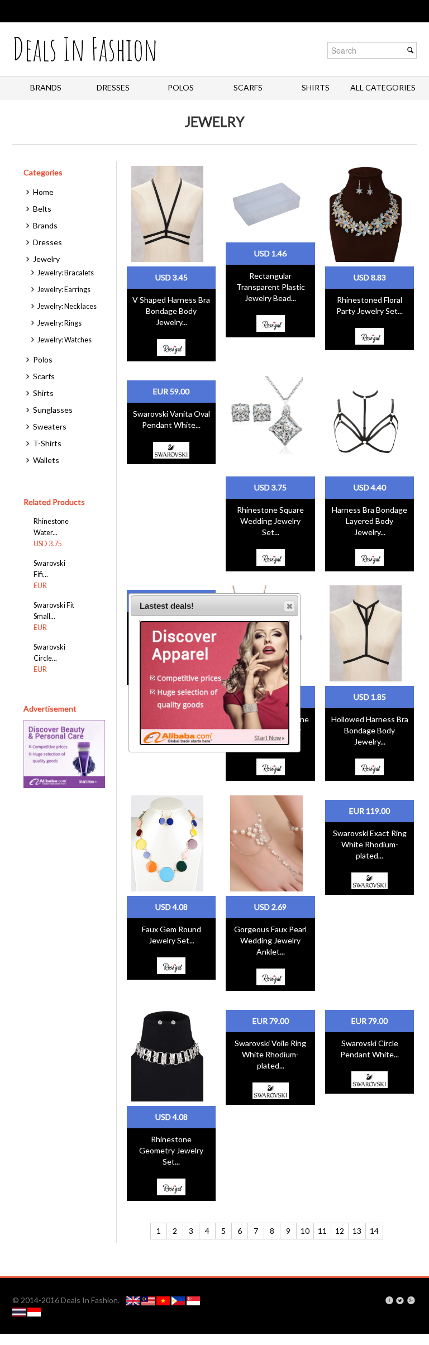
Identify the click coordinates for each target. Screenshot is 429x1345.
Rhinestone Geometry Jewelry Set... (171, 1150)
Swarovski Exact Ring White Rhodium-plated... (370, 844)
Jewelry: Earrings (63, 289)
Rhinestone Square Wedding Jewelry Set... (270, 521)
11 (322, 1231)
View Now (171, 213)
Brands (45, 87)
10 (305, 1231)
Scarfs (248, 87)
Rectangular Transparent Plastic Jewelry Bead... (270, 287)
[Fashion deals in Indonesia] (34, 1311)
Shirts (316, 87)
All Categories (383, 87)
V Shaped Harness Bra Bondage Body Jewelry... (171, 311)
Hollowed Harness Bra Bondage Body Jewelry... (369, 730)
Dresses (113, 87)
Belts (42, 208)
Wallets (46, 460)
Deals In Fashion (85, 49)
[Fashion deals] (133, 1300)
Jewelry (46, 259)
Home (43, 192)
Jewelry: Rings (59, 323)
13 (356, 1231)
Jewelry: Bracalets (65, 273)
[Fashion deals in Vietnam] (163, 1300)
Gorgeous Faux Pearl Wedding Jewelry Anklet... (270, 940)
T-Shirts (47, 443)
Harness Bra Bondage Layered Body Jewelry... (369, 521)
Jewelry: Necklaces (67, 306)
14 (374, 1231)
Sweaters (49, 426)
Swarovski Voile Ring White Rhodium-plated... (270, 1054)
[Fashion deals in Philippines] (179, 1300)
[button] (289, 606)
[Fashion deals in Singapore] (193, 1300)
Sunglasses (53, 409)
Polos (181, 87)
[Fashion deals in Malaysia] (148, 1300)
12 (339, 1231)
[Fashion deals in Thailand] (19, 1311)
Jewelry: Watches (64, 340)
